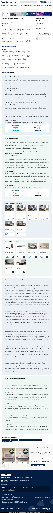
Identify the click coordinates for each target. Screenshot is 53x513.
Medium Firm (27, 477)
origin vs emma (14, 439)
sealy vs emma (38, 439)
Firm (31, 477)
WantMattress (44, 508)
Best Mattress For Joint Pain (24, 480)
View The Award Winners (38, 465)
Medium (21, 477)
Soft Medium (16, 477)
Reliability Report (4, 484)
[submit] (35, 2)
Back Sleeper (30, 478)
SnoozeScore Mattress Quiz (18, 483)
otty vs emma (22, 439)
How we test (8, 509)
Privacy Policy (18, 508)
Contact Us (24, 508)
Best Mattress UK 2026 (5, 481)
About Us (3, 509)
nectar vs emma (6, 439)
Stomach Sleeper (18, 478)
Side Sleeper (25, 478)
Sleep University (14, 509)
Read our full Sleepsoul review (9, 46)
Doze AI (25, 483)
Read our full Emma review (8, 72)
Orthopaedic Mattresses (14, 480)
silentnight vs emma (7, 441)
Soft (12, 477)
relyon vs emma (30, 439)
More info (6, 23)
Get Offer (15, 130)
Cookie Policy (12, 508)
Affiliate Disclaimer (4, 508)
